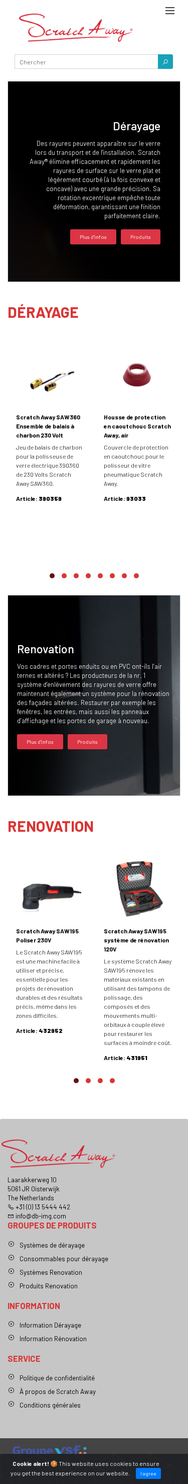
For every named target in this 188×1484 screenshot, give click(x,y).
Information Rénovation (53, 1339)
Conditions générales (50, 1405)
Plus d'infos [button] (93, 236)
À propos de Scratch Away (58, 1391)
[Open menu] (169, 14)
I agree (148, 1473)
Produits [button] (140, 236)
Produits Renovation (49, 1286)
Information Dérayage (50, 1325)
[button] (165, 61)
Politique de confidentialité (57, 1378)
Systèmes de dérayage (52, 1245)
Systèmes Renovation (51, 1272)
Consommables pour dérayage (64, 1259)
